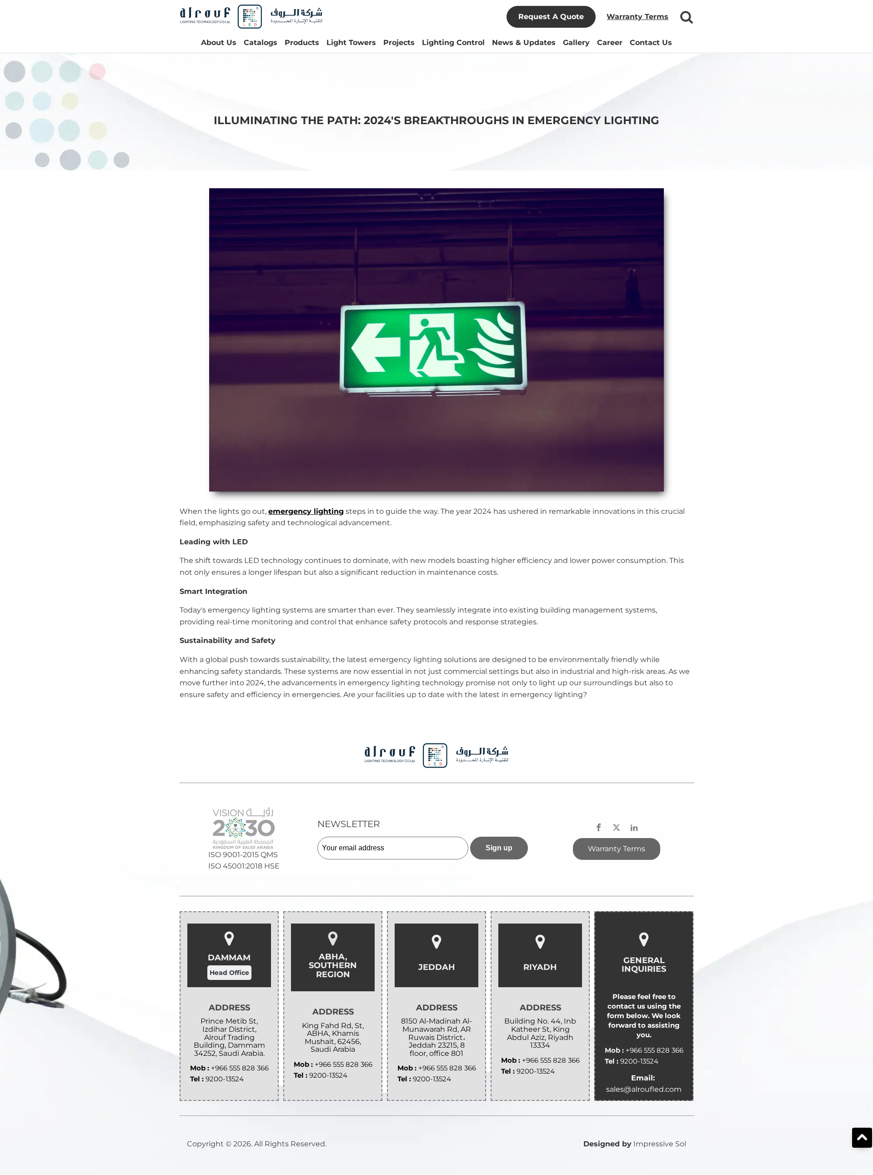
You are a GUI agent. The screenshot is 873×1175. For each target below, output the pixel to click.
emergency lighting (306, 511)
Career (609, 42)
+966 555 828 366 (240, 1068)
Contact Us (651, 42)
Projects (399, 42)
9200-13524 (225, 1079)
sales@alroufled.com (644, 1089)
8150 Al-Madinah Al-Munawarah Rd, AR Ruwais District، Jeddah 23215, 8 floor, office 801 (436, 1037)
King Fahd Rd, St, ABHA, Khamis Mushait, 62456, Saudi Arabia (333, 1038)
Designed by (607, 1144)
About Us (218, 42)
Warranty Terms (637, 16)
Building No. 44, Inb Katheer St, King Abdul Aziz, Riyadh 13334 (540, 1033)
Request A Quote (551, 16)
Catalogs (260, 42)
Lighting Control (453, 42)
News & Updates (524, 42)
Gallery (576, 42)
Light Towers (351, 42)
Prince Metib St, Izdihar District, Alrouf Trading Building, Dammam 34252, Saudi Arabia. (229, 1037)
